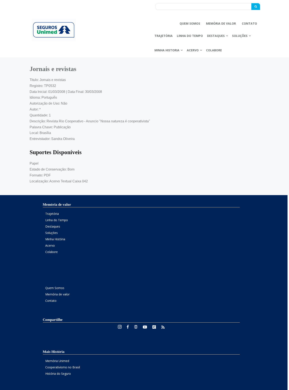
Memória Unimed (57, 361)
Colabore (51, 252)
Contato (50, 301)
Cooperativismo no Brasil (62, 367)
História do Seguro (58, 374)
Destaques (52, 226)
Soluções (51, 233)
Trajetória (52, 214)
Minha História (55, 239)
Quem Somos (54, 288)
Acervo (50, 245)
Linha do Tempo (56, 220)
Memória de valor (57, 294)
